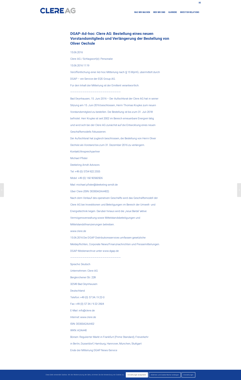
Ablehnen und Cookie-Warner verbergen (165, 375)
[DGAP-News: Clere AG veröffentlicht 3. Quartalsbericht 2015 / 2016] (2, 190)
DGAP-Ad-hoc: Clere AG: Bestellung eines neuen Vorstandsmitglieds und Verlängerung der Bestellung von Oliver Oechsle (119, 38)
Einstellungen (188, 375)
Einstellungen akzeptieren (137, 375)
